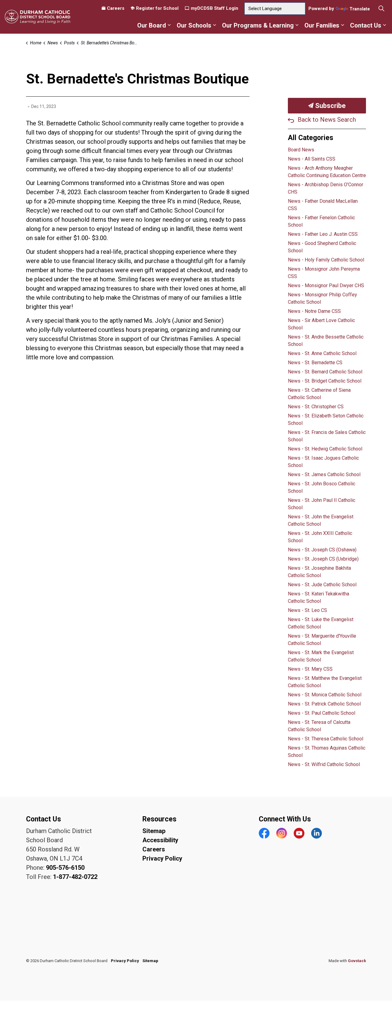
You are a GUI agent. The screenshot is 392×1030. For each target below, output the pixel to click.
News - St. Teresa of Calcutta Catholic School (319, 725)
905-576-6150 (65, 867)
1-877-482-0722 (75, 876)
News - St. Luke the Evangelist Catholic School (320, 623)
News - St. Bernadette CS (315, 362)
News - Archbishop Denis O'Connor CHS (325, 188)
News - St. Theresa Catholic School (325, 739)
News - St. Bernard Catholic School (325, 372)
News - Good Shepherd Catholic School (322, 247)
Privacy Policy (162, 858)
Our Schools (194, 25)
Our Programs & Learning (258, 25)
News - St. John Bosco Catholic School (321, 487)
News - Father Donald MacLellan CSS (323, 204)
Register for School (157, 8)
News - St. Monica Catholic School (324, 695)
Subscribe (330, 105)
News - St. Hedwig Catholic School (325, 449)
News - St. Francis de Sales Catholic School (327, 436)
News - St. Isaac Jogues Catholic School (323, 461)
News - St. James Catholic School (324, 474)
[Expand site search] (381, 8)
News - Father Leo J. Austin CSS (323, 234)
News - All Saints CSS (311, 159)
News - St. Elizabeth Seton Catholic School (326, 419)
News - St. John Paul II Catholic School (321, 503)
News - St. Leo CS (307, 610)
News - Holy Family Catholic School (326, 260)
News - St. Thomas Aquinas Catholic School (326, 751)
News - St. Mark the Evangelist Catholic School (321, 656)
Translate (359, 9)
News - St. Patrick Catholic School (324, 704)
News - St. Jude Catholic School (322, 584)
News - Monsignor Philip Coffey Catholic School (322, 298)
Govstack (357, 960)
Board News (301, 150)
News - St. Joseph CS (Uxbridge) (323, 559)
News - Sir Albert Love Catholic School (321, 324)
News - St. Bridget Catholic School (324, 381)
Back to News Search (327, 119)
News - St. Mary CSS (310, 669)
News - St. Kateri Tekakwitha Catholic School (318, 597)
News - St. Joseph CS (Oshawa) (322, 550)
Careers (115, 8)
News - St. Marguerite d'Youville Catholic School (322, 639)
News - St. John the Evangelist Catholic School (320, 520)
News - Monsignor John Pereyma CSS (324, 272)
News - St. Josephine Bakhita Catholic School (319, 571)
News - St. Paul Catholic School (321, 713)
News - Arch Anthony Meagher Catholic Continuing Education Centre (327, 171)
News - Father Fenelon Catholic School (321, 221)
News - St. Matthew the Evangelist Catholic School (325, 681)
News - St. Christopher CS (316, 406)
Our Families (321, 25)
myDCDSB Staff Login (214, 8)
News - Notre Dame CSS (314, 311)
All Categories (310, 138)
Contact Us (365, 25)
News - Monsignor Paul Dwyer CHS (326, 285)
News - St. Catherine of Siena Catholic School (319, 393)
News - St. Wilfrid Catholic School (324, 764)
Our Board (151, 25)
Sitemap (153, 831)
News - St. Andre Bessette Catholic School (326, 340)
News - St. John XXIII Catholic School (320, 536)
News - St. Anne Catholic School (322, 353)
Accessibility (160, 840)
